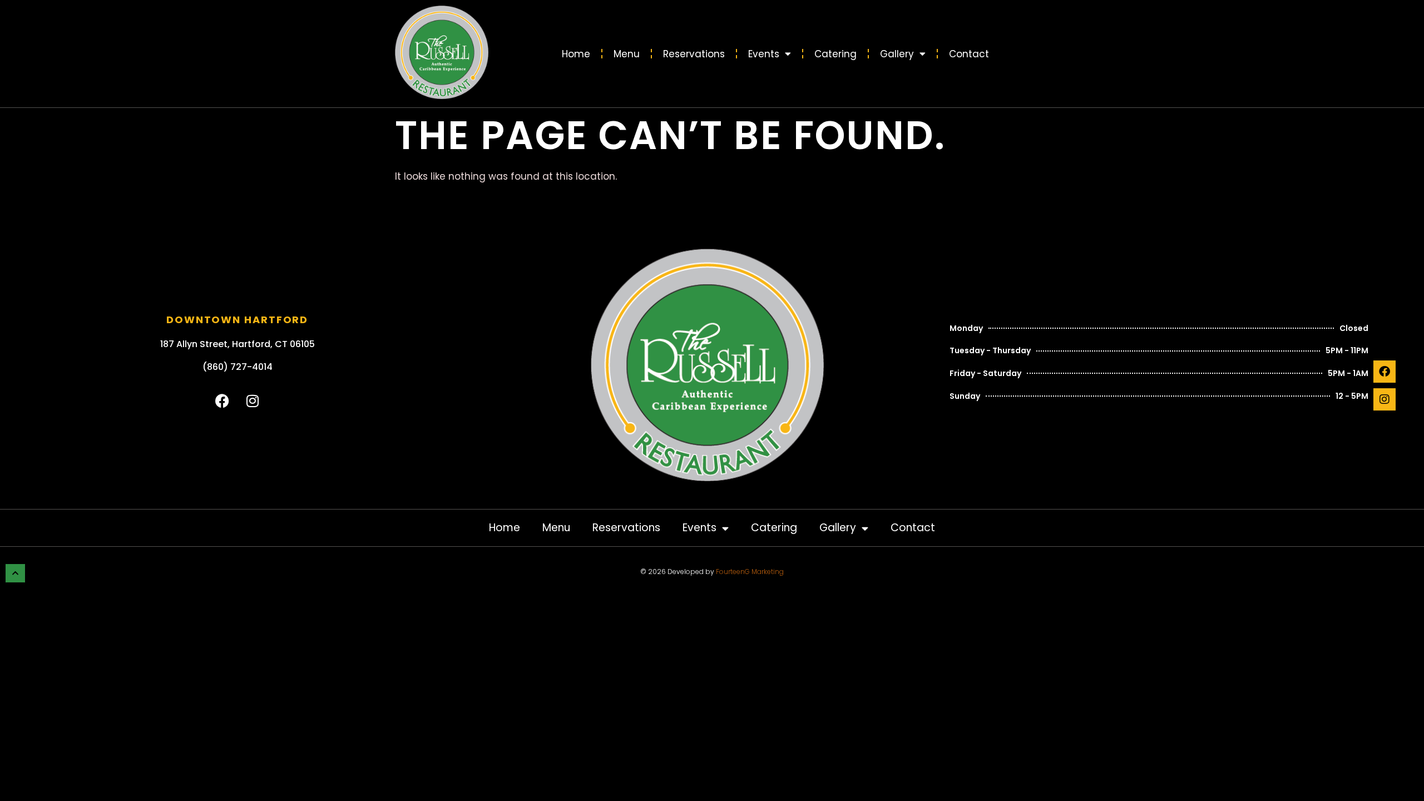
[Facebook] (1384, 371)
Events (763, 54)
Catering (835, 54)
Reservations (694, 54)
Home (576, 54)
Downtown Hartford (237, 320)
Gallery (897, 54)
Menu (627, 54)
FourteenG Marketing (750, 571)
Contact (969, 54)
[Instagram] (1384, 399)
